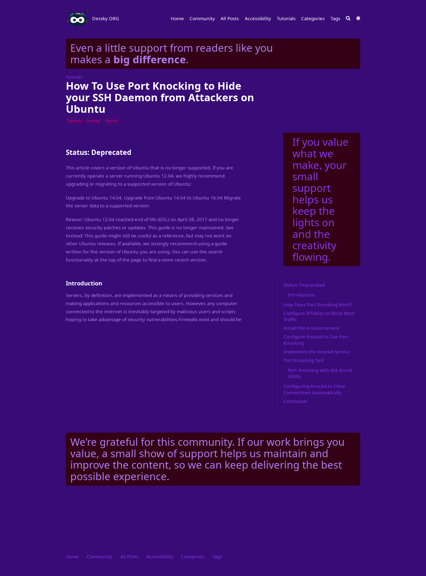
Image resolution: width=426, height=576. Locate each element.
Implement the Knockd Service (317, 351)
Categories (313, 18)
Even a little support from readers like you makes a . (171, 53)
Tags (335, 18)
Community (202, 18)
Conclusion (296, 401)
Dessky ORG (105, 18)
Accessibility (258, 18)
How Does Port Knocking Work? (318, 304)
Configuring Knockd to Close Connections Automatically (314, 389)
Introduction (301, 295)
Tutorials (286, 18)
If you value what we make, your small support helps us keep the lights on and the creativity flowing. (320, 199)
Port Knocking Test (304, 360)
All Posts (230, 18)
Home (177, 18)
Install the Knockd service (311, 328)
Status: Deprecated (304, 285)
